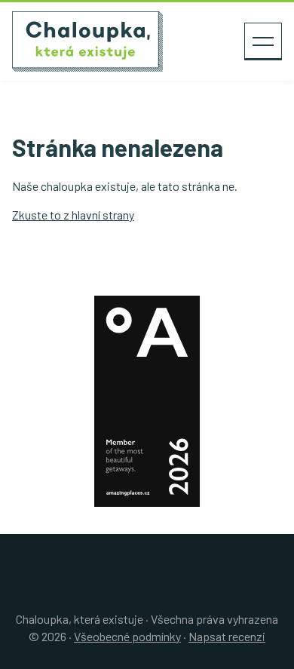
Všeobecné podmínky (127, 636)
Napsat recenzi (226, 636)
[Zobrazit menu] (263, 41)
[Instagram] (153, 589)
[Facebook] (141, 589)
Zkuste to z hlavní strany (73, 214)
